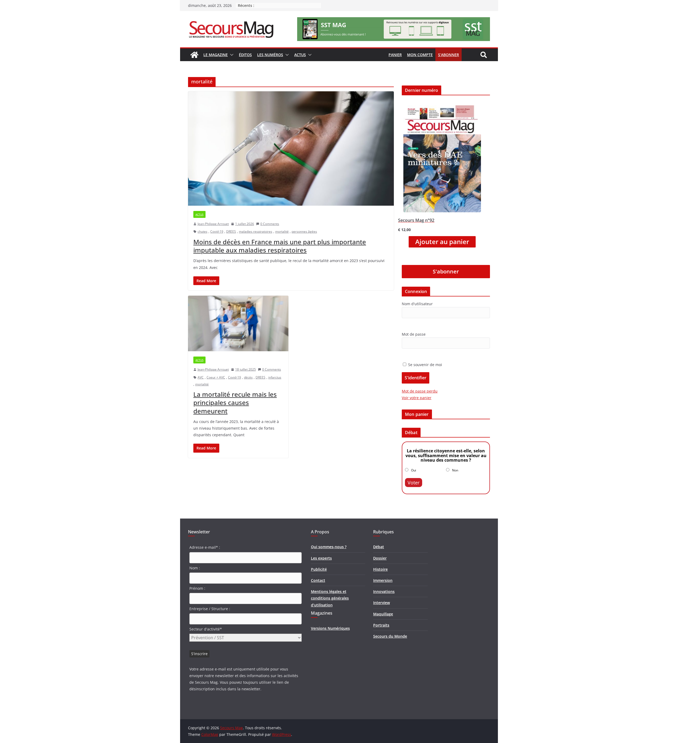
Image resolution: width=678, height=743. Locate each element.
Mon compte (420, 54)
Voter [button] (414, 482)
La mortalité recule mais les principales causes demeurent (235, 402)
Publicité (319, 569)
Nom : (194, 567)
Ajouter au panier (442, 241)
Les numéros (270, 54)
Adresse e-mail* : (204, 547)
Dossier (380, 558)
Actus (300, 54)
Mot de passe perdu (420, 391)
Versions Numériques (330, 628)
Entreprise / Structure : (209, 608)
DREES (231, 231)
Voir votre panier (416, 397)
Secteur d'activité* (205, 629)
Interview (381, 602)
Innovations (384, 591)
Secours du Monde (390, 636)
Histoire (380, 569)
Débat (378, 546)
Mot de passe (414, 334)
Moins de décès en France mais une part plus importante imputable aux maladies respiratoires (279, 245)
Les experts (321, 558)
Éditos (245, 54)
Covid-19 (216, 231)
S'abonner (446, 271)
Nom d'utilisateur (417, 303)
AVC (201, 377)
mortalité (282, 231)
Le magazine (215, 54)
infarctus (274, 377)
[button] (231, 54)
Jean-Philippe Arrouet (213, 224)
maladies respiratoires (255, 231)
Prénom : (197, 588)
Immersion (382, 580)
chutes (202, 231)
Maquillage (383, 613)
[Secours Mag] (194, 54)
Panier (395, 54)
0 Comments (269, 224)
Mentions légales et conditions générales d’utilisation (330, 598)
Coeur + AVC (216, 377)
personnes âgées (304, 231)
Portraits (381, 625)
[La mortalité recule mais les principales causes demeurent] (238, 324)
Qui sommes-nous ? (328, 546)
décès (248, 377)
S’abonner (448, 54)
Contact (318, 580)
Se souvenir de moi (424, 364)
